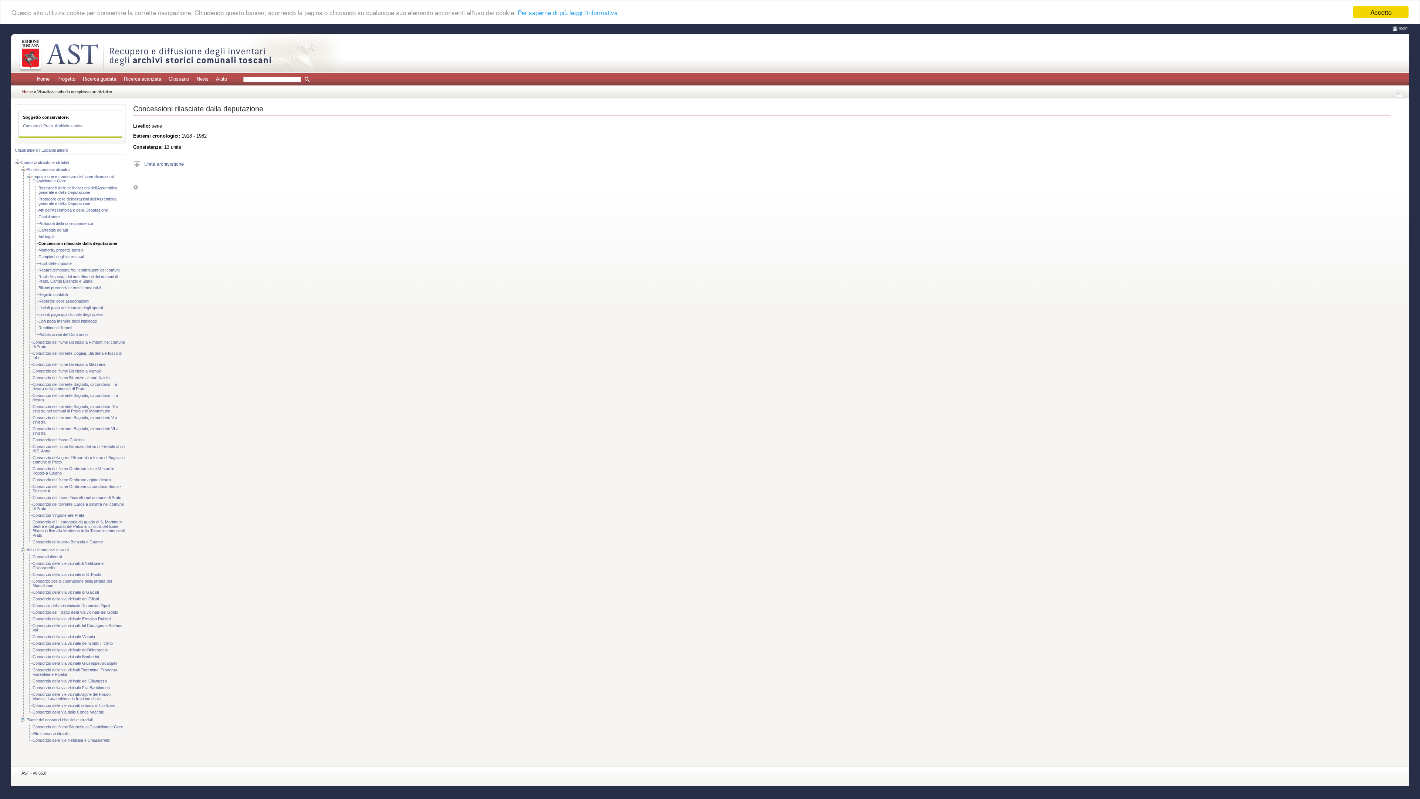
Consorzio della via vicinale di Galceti (66, 592)
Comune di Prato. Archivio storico (52, 126)
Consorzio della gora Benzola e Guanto (68, 542)
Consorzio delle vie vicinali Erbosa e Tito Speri (74, 705)
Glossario (179, 79)
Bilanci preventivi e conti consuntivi (69, 288)
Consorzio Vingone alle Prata (58, 515)
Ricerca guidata (99, 79)
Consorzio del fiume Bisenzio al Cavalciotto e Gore (78, 727)
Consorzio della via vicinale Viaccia (64, 636)
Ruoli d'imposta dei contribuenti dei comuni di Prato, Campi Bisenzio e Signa (78, 278)
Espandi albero (54, 150)
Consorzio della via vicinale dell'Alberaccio (70, 650)
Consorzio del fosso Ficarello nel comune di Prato (77, 497)
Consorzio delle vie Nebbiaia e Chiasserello (71, 740)
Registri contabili (53, 294)
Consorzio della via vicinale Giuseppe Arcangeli (75, 663)
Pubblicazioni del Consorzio (63, 334)
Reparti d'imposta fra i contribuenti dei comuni (78, 270)
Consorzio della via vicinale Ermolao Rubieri (72, 619)
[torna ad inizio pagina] (135, 187)
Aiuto (221, 79)
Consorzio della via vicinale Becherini (66, 656)
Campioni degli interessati (61, 256)
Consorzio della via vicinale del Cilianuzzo (70, 681)
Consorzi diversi (47, 556)
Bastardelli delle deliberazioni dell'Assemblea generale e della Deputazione (77, 190)
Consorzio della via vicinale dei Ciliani (66, 599)
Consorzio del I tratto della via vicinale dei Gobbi (75, 612)
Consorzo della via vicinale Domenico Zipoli (71, 605)
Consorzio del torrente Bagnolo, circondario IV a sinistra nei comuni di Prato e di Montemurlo (75, 408)
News (203, 79)
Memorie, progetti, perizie (61, 250)
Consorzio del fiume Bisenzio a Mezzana (69, 364)
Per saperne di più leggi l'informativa (568, 12)
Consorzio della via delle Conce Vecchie (68, 712)
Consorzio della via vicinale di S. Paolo (67, 574)
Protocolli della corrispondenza (65, 223)
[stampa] (1399, 94)
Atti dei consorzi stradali (48, 549)
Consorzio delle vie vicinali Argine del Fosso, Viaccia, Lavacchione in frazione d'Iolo (72, 696)
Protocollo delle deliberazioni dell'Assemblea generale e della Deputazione (77, 201)
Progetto (66, 79)
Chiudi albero (26, 150)
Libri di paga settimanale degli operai (70, 308)
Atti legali (46, 237)
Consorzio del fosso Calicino (58, 440)
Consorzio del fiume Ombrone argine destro (72, 480)
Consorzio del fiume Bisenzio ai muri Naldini (71, 377)
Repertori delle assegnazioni (63, 301)
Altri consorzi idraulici (51, 733)
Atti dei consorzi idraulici (48, 169)
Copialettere (49, 217)
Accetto (1381, 12)
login (1403, 28)
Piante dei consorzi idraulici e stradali (59, 720)
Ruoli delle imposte (55, 263)
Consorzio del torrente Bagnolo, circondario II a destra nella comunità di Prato (75, 386)
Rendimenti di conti (55, 328)
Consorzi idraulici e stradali (45, 162)
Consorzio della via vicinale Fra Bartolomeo (71, 687)
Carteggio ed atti (53, 230)
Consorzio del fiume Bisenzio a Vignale (67, 371)
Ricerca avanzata (142, 79)
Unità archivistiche (164, 163)
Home (43, 79)
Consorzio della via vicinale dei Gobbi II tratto (73, 643)
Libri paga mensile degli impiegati (67, 321)
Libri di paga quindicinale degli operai (70, 314)
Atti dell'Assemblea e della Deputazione (73, 210)
